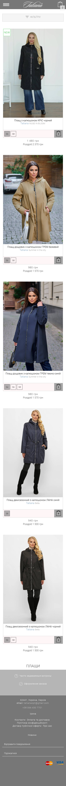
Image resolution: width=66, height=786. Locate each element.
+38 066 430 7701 (32, 707)
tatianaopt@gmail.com (36, 703)
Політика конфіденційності (32, 723)
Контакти (20, 720)
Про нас (47, 726)
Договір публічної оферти (27, 726)
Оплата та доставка (38, 720)
